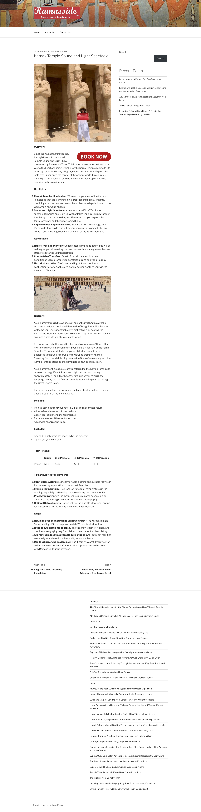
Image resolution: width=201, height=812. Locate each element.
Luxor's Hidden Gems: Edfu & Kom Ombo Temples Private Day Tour (121, 730)
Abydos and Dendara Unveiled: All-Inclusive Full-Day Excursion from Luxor (124, 616)
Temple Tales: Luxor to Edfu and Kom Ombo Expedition (115, 772)
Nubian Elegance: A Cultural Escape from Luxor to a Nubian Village (121, 736)
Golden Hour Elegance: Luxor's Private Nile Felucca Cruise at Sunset (121, 677)
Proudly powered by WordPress (48, 805)
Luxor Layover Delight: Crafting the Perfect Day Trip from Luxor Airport (123, 714)
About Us (49, 32)
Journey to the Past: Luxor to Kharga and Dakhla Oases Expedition (121, 688)
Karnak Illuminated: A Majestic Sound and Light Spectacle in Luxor (121, 694)
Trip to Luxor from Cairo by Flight (105, 778)
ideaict (64, 52)
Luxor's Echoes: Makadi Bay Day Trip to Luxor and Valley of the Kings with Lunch (127, 725)
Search (122, 52)
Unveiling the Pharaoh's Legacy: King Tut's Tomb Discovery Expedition (122, 783)
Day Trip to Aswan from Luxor (103, 627)
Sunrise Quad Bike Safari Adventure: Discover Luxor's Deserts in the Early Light (127, 756)
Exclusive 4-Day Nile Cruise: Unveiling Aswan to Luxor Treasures (120, 638)
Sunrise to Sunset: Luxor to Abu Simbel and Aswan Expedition (118, 761)
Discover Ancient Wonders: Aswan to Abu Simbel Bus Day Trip (119, 632)
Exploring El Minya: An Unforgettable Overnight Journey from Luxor (121, 652)
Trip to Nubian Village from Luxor (134, 105)
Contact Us (65, 32)
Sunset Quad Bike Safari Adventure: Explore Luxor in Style (117, 767)
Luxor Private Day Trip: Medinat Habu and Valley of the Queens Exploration (125, 719)
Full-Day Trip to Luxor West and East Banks (110, 672)
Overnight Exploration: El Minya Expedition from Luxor (115, 741)
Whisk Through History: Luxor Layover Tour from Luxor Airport (119, 789)
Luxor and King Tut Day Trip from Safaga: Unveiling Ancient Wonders (122, 699)
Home (36, 32)
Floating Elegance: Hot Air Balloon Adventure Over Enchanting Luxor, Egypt (125, 657)
